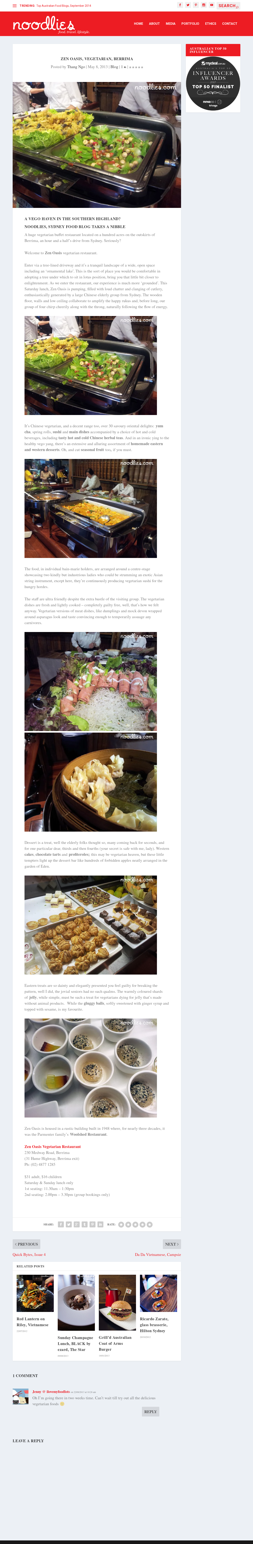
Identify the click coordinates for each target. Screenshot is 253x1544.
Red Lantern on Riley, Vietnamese (33, 1322)
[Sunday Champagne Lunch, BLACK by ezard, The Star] (76, 1303)
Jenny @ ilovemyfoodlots (51, 1391)
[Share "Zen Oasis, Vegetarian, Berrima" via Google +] (77, 1224)
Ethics (210, 24)
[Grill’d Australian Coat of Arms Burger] (117, 1303)
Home (138, 24)
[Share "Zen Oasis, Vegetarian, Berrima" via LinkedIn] (100, 1224)
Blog (114, 66)
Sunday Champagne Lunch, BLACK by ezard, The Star (75, 1343)
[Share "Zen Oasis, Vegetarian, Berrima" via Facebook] (61, 1224)
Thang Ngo (76, 66)
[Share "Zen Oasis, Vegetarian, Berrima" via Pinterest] (92, 1224)
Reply (150, 1412)
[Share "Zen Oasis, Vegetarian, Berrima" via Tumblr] (85, 1224)
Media (171, 24)
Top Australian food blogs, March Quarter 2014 (65, 5)
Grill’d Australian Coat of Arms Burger (115, 1343)
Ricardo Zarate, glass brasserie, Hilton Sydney (154, 1325)
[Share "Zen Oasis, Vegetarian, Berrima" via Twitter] (69, 1224)
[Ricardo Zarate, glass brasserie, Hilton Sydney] (158, 1293)
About (154, 24)
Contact (229, 24)
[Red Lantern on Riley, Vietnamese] (35, 1293)
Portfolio (190, 24)
